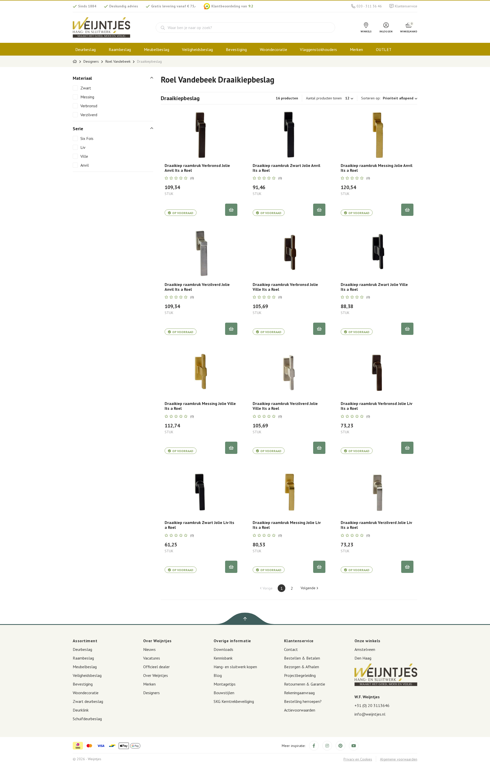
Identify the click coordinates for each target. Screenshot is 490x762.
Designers (91, 61)
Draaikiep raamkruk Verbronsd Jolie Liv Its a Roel (376, 406)
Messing (87, 96)
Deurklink (81, 710)
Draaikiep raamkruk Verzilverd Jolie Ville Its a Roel (285, 406)
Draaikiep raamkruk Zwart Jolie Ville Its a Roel (374, 287)
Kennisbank (223, 658)
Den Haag (362, 658)
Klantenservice (406, 6)
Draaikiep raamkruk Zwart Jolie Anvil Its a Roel (286, 168)
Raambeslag (120, 49)
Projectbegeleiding (300, 675)
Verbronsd (88, 105)
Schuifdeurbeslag (87, 718)
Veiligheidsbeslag (197, 49)
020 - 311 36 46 (369, 6)
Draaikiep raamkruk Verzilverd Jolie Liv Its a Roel (376, 525)
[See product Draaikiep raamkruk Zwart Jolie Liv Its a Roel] (201, 490)
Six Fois (86, 138)
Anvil (84, 165)
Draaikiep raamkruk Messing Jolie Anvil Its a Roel (376, 168)
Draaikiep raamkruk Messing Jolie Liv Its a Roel (287, 525)
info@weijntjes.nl (369, 714)
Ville (84, 156)
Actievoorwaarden (299, 710)
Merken (356, 49)
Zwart (85, 87)
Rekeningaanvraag (299, 692)
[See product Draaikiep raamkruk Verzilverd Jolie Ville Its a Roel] (289, 371)
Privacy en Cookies (358, 759)
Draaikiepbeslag (149, 61)
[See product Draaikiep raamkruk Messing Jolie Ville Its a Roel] (201, 371)
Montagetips (225, 684)
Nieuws (149, 649)
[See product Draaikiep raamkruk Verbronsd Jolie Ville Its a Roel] (289, 252)
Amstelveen (364, 649)
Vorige (268, 588)
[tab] (113, 78)
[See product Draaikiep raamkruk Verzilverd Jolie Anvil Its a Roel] (201, 252)
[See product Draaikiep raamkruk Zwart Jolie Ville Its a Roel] (377, 252)
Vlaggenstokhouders (318, 49)
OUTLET (384, 49)
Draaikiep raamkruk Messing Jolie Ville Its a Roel (200, 406)
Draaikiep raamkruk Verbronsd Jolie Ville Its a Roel (285, 287)
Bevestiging (236, 49)
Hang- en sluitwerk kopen (235, 666)
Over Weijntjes (155, 675)
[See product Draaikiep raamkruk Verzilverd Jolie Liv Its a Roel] (377, 490)
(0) (192, 178)
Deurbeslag (85, 49)
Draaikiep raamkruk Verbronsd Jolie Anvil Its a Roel (197, 168)
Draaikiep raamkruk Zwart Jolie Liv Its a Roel (199, 525)
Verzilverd (88, 114)
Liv (82, 147)
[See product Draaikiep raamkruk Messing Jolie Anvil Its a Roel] (377, 133)
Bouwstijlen (224, 692)
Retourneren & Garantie (304, 684)
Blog (218, 675)
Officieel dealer (156, 666)
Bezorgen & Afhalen (301, 666)
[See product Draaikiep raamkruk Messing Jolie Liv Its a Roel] (289, 490)
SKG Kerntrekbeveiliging (234, 701)
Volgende (308, 588)
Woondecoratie (273, 49)
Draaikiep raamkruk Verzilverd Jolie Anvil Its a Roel (197, 287)
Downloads (223, 649)
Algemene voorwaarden (398, 759)
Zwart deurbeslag (88, 701)
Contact (291, 649)
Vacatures (151, 658)
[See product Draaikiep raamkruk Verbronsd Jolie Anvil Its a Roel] (201, 133)
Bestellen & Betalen (302, 658)
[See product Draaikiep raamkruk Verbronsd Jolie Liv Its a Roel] (377, 371)
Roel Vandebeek (117, 61)
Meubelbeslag (156, 49)
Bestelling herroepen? (303, 701)
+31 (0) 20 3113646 (371, 705)
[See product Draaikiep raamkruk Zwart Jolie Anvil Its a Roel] (289, 133)
